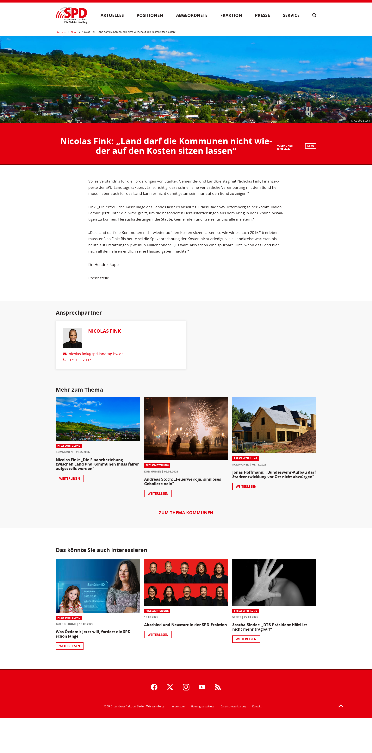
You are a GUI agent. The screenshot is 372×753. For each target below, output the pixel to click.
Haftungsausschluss (202, 706)
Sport (236, 617)
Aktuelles (112, 15)
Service (291, 15)
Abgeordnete (192, 15)
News (74, 32)
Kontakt (257, 706)
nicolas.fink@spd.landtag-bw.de (96, 353)
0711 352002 (80, 359)
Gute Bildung (66, 624)
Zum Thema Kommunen (186, 512)
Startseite (61, 32)
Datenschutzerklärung (233, 706)
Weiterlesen (69, 478)
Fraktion (231, 15)
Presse (262, 15)
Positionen (150, 15)
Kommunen (284, 145)
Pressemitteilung (68, 445)
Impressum (178, 706)
